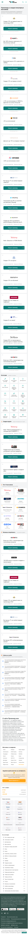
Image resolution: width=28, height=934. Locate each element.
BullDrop (19, 683)
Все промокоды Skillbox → (14, 350)
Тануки (12, 764)
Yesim (23, 678)
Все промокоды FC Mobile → (14, 570)
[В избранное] (2, 16)
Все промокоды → (14, 459)
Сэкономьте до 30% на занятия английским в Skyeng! (12, 201)
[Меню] (2, 2)
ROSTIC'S (13, 758)
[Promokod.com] (13, 2)
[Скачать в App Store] (4, 909)
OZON (4, 749)
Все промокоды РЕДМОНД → (14, 310)
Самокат (20, 760)
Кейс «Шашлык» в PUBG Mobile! (12, 240)
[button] (14, 18)
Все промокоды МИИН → (14, 290)
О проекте (3, 917)
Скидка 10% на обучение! (10, 280)
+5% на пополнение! (9, 121)
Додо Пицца (5, 762)
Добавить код (14, 925)
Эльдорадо (5, 753)
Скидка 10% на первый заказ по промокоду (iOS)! (12, 22)
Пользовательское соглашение (18, 919)
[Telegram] (5, 913)
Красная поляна (16, 706)
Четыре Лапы (21, 762)
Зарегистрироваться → (14, 780)
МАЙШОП (7, 662)
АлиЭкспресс (5, 751)
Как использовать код (12, 917)
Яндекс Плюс (13, 760)
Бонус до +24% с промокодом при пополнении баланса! (13, 360)
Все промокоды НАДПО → (14, 330)
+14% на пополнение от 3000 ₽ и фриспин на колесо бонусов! (12, 101)
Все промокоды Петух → (14, 131)
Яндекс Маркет (22, 749)
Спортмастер (21, 758)
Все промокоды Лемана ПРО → (14, 31)
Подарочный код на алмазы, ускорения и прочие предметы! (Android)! (12, 451)
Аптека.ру (23, 667)
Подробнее (18, 932)
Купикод (20, 751)
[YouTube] (7, 913)
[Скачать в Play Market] (12, 909)
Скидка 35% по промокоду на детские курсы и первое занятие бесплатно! (12, 341)
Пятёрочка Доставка (14, 753)
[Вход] (26, 2)
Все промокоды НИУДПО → (14, 270)
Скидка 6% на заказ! (9, 320)
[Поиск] (23, 2)
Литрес (12, 756)
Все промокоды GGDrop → (14, 111)
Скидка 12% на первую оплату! (12, 81)
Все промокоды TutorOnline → (14, 91)
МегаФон (20, 753)
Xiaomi (4, 756)
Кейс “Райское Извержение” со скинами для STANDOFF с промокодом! (12, 431)
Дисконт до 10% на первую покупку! (14, 141)
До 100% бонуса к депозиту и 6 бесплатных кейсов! (12, 42)
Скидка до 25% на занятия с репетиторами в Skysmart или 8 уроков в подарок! (12, 222)
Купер (20, 756)
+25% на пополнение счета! (11, 161)
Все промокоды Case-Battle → (14, 370)
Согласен (24, 932)
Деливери (5, 760)
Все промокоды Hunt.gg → (14, 51)
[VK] (2, 913)
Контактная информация (7, 927)
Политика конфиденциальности (8, 921)
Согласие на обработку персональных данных (12, 923)
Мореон (6, 690)
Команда (16, 927)
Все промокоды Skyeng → (14, 210)
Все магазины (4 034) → (22, 764)
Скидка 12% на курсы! (9, 260)
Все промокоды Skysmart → (14, 230)
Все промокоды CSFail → (14, 71)
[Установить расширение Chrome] (20, 909)
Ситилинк (5, 758)
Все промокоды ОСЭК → (14, 190)
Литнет (17, 700)
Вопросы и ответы (5, 919)
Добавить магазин (5, 925)
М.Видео (12, 749)
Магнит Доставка (14, 762)
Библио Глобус (22, 695)
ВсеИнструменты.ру (14, 751)
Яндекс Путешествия (6, 764)
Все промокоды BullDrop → (14, 250)
